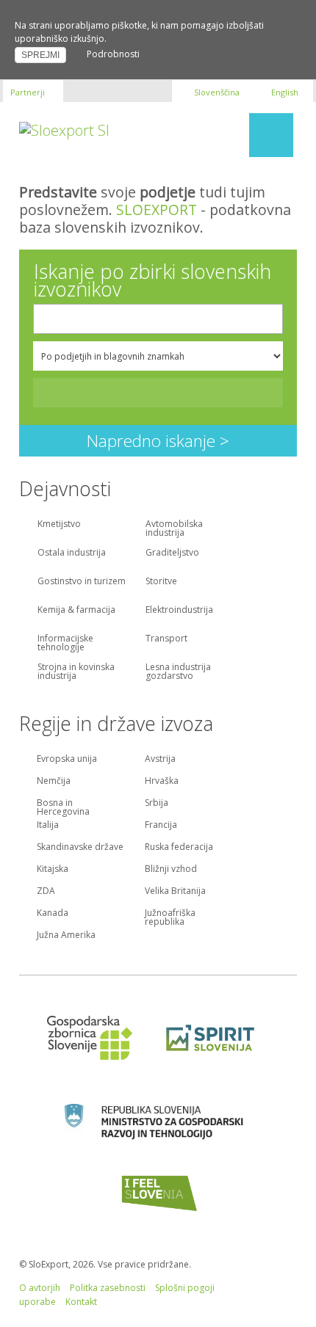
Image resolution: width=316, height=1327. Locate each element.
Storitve (161, 582)
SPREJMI (40, 55)
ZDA (46, 892)
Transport (166, 639)
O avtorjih (39, 1287)
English (283, 92)
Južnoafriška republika (170, 916)
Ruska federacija (179, 848)
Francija (161, 826)
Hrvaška (162, 782)
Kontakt (81, 1301)
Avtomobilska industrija (174, 529)
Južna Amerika (66, 936)
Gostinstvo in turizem (81, 582)
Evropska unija (67, 760)
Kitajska (52, 870)
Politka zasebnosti (108, 1287)
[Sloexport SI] (64, 129)
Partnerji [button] (27, 92)
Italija (48, 826)
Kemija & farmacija (76, 611)
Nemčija (54, 782)
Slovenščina (217, 92)
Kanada (52, 914)
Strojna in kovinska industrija (76, 672)
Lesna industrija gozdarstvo (178, 672)
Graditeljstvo (172, 553)
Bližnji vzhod (171, 870)
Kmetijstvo (59, 525)
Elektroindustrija (179, 611)
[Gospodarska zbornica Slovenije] (88, 1038)
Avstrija (160, 760)
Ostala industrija (71, 553)
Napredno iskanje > (158, 440)
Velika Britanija (175, 892)
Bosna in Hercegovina (63, 806)
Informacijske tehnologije (65, 643)
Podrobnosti (113, 54)
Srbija (156, 804)
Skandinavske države (80, 848)
